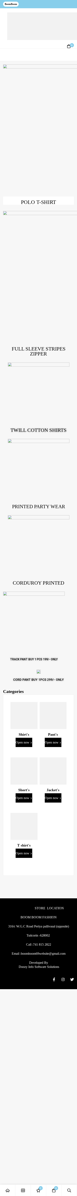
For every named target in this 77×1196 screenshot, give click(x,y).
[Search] (69, 1190)
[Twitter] (72, 979)
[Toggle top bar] (73, 4)
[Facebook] (54, 979)
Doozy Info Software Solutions (38, 967)
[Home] (7, 1190)
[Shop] (23, 1190)
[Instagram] (63, 979)
